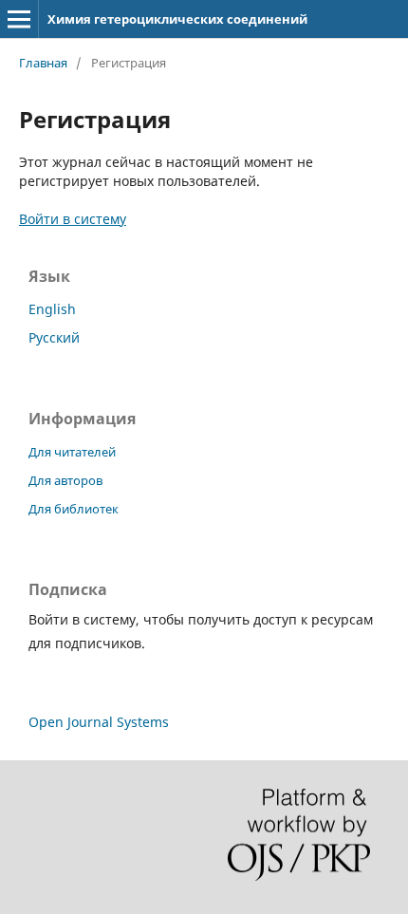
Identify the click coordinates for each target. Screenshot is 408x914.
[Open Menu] (19, 19)
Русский (54, 337)
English (52, 309)
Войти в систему (72, 219)
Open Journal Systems (98, 722)
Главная (43, 62)
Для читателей (72, 451)
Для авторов (65, 480)
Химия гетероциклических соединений (177, 19)
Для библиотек (73, 508)
